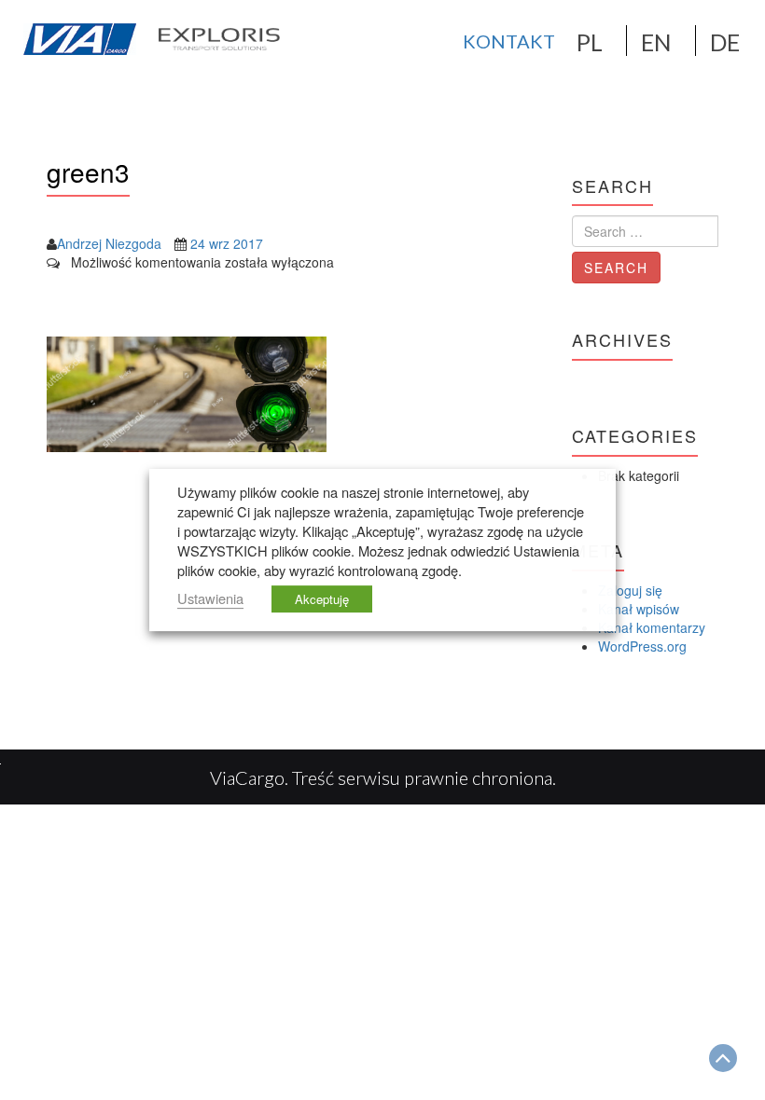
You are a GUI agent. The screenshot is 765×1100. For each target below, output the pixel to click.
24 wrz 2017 (226, 243)
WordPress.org (642, 646)
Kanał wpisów (638, 608)
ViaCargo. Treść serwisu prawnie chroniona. (383, 777)
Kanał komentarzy (651, 627)
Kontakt (509, 41)
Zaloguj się (630, 590)
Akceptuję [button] (322, 599)
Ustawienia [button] (210, 598)
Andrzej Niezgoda (109, 243)
